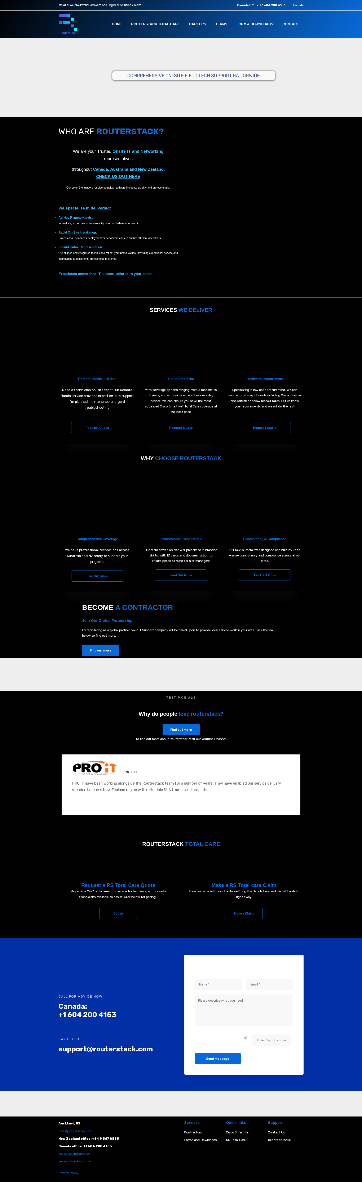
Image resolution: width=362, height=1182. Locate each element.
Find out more (100, 650)
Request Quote (97, 428)
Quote (118, 913)
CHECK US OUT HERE (118, 176)
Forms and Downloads (200, 1140)
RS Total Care (236, 1140)
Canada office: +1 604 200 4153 (85, 1146)
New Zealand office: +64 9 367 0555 (88, 1139)
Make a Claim (244, 913)
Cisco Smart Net (238, 1132)
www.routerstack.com (74, 1154)
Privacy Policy (68, 1173)
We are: (63, 5)
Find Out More (97, 576)
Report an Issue (279, 1140)
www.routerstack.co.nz (75, 1161)
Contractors (193, 1132)
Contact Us (276, 1132)
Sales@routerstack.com (75, 1131)
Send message (217, 1059)
